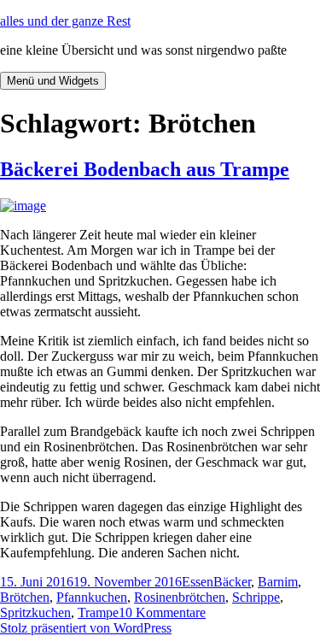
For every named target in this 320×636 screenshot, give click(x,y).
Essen (197, 581)
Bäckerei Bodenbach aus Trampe (144, 169)
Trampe (98, 612)
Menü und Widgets (53, 80)
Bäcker (232, 581)
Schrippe (256, 597)
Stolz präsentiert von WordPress (86, 628)
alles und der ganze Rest (65, 21)
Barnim (278, 581)
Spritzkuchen (35, 612)
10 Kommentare (162, 612)
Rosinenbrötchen (179, 597)
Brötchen (24, 597)
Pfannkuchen (91, 597)
